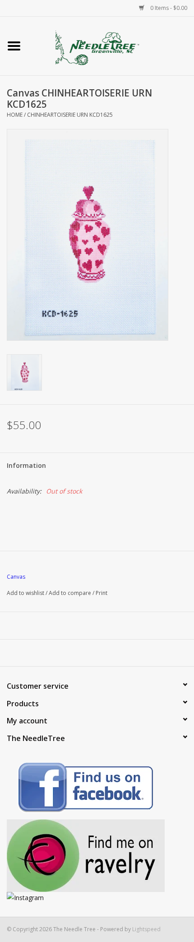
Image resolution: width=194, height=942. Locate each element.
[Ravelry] (97, 855)
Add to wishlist (25, 593)
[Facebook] (97, 789)
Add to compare (70, 593)
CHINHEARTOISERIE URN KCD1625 (70, 115)
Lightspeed (146, 929)
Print (101, 593)
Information (26, 465)
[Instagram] (97, 897)
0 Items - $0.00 (168, 8)
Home (15, 115)
